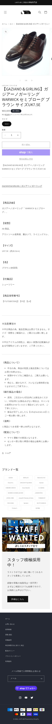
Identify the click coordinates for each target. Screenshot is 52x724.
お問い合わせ (10, 624)
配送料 (7, 114)
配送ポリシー (10, 651)
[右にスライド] (32, 80)
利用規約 (8, 661)
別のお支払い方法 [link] (26, 159)
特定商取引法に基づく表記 (14, 645)
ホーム (4, 24)
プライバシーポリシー (13, 656)
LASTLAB (22, 719)
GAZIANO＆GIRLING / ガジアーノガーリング (22, 186)
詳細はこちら (17, 599)
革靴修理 (8, 640)
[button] (5, 12)
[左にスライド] (20, 80)
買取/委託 (8, 635)
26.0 (11, 24)
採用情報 (8, 629)
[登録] (41, 679)
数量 (4, 130)
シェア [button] (8, 453)
